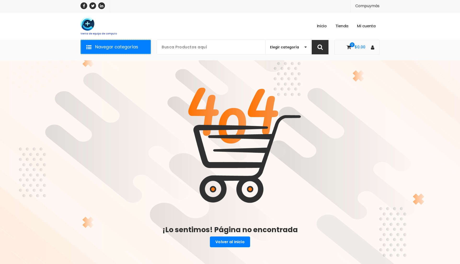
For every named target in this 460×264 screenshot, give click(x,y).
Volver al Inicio (230, 242)
